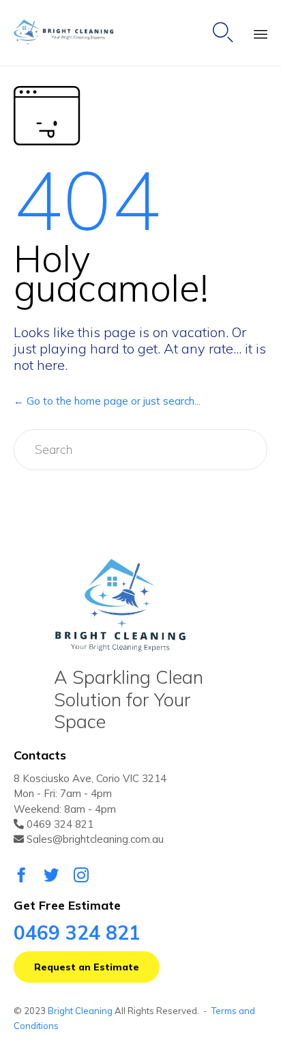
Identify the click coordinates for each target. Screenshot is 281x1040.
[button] (87, 967)
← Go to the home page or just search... (107, 400)
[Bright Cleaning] (69, 33)
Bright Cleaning (80, 1010)
